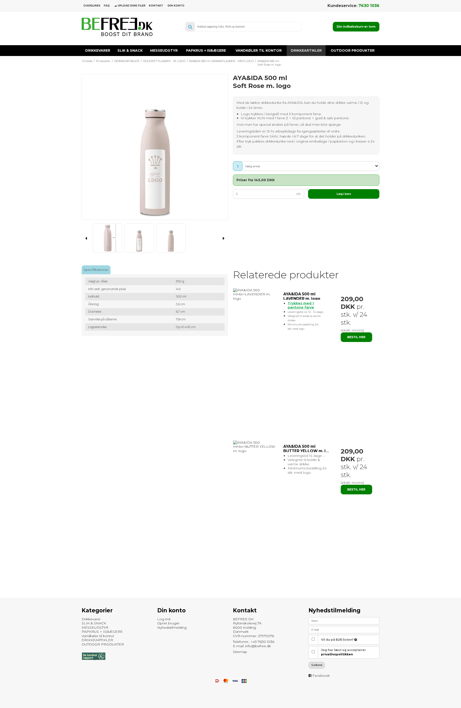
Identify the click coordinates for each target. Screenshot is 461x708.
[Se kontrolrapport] (93, 662)
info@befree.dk (258, 646)
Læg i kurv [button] (344, 194)
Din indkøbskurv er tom (356, 26)
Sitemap (240, 652)
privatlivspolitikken (337, 654)
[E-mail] (344, 629)
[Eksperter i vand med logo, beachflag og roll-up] (117, 27)
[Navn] (344, 620)
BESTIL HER (356, 337)
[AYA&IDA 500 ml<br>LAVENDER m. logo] (256, 294)
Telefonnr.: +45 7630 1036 (253, 642)
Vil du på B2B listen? (337, 639)
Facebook (321, 675)
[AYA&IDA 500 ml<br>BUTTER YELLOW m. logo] (256, 447)
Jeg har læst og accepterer (343, 652)
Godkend (316, 665)
